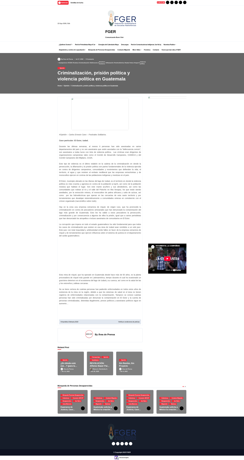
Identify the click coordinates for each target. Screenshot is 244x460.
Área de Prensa (106, 334)
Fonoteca (147, 50)
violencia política (143, 62)
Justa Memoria (67, 404)
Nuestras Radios (169, 44)
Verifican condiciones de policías (128, 322)
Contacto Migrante (123, 50)
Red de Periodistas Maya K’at (85, 44)
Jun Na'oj (78, 401)
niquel (137, 62)
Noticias (107, 404)
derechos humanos (102, 62)
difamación (110, 62)
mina (131, 62)
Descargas (125, 44)
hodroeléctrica (119, 62)
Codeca (75, 62)
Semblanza (95, 360)
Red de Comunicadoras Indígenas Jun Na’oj (146, 44)
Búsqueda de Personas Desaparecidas (101, 50)
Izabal (127, 62)
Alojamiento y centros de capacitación (72, 50)
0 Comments (90, 59)
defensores (94, 62)
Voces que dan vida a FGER (171, 50)
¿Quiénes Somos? (65, 44)
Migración (99, 404)
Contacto (156, 50)
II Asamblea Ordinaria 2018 (69, 322)
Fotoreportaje (96, 357)
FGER (110, 32)
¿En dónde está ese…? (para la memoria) (68, 366)
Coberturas (66, 398)
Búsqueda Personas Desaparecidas (73, 395)
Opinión (62, 68)
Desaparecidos (67, 401)
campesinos (63, 62)
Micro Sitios (136, 50)
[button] (184, 402)
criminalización (84, 62)
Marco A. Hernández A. (100, 369)
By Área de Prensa (67, 59)
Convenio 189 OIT (78, 398)
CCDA (70, 62)
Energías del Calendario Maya (108, 44)
